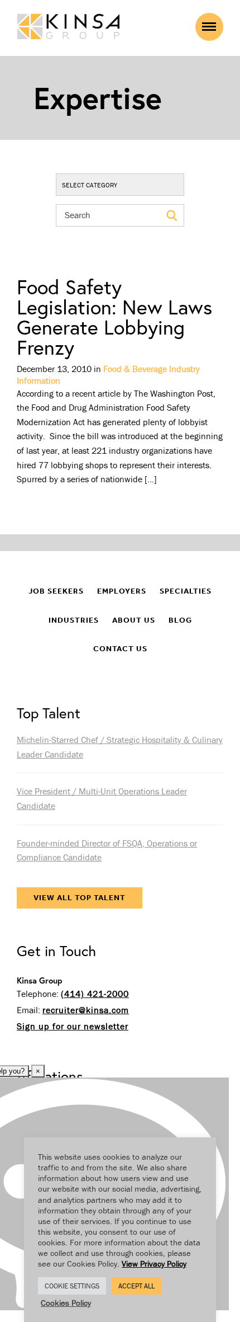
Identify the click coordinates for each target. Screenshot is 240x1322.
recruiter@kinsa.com (85, 1009)
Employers (121, 591)
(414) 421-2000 (95, 993)
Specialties (186, 591)
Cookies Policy (66, 1302)
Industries (74, 620)
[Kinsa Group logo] (68, 27)
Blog (180, 620)
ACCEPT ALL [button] (136, 1286)
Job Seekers (56, 591)
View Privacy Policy (154, 1263)
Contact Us (120, 648)
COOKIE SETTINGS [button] (72, 1286)
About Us (133, 620)
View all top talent (79, 897)
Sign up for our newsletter (72, 1026)
